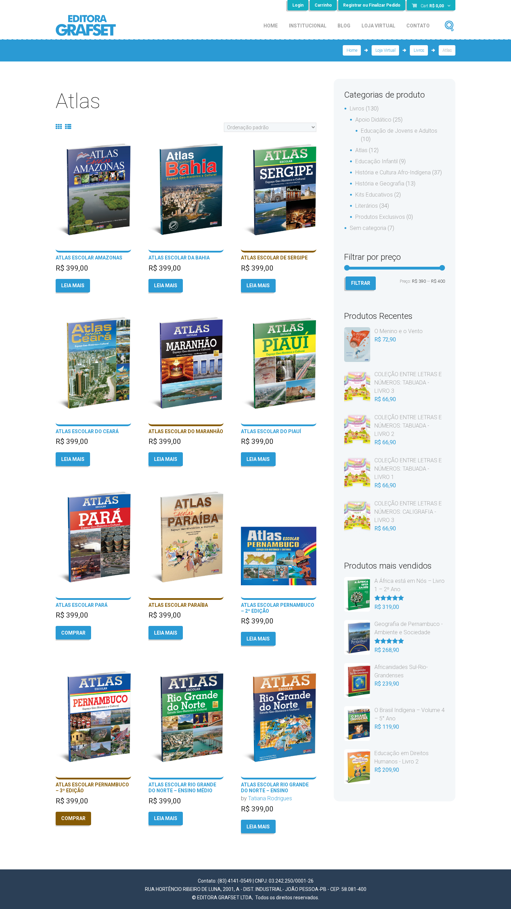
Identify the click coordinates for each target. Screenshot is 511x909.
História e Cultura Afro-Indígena (393, 172)
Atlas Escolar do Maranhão (185, 431)
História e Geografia (379, 183)
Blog (344, 25)
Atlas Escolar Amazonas (89, 258)
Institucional (307, 25)
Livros (419, 50)
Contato (418, 25)
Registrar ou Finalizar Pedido (371, 5)
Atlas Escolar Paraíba (178, 605)
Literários (366, 206)
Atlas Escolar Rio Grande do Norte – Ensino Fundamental (275, 790)
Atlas (361, 150)
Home (270, 25)
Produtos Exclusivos (380, 217)
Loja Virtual (378, 25)
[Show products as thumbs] (59, 126)
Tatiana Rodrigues (270, 798)
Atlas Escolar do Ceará (87, 431)
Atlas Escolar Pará (81, 605)
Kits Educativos (374, 194)
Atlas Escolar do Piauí (271, 431)
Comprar (73, 633)
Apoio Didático (373, 119)
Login (297, 5)
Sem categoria (368, 228)
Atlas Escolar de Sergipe (274, 258)
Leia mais (72, 285)
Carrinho (323, 5)
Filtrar (360, 283)
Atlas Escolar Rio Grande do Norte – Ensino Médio (182, 787)
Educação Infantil (376, 161)
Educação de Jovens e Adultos (399, 130)
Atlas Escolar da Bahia (179, 258)
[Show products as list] (68, 126)
